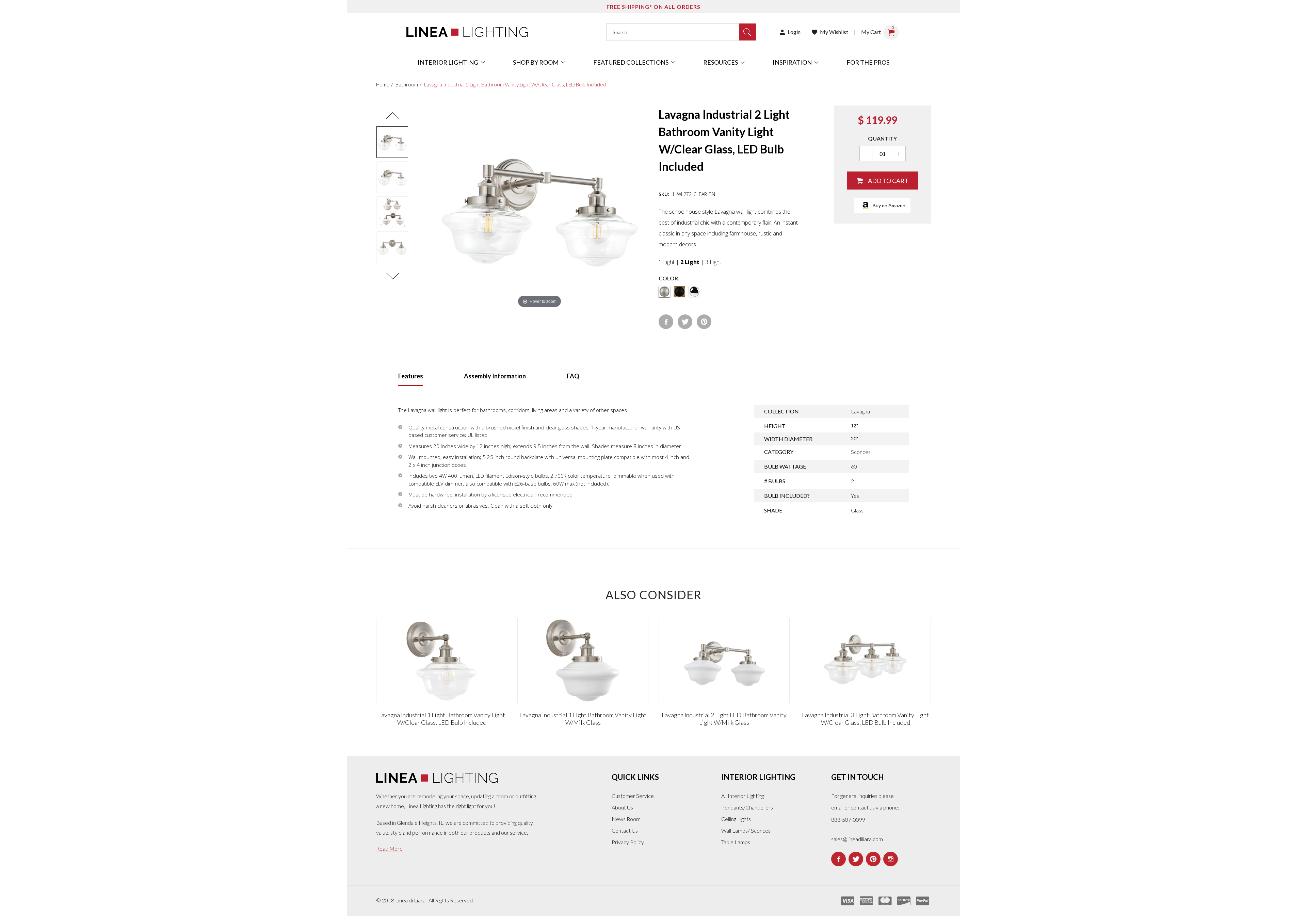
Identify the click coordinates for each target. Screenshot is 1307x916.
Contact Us (625, 830)
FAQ (573, 376)
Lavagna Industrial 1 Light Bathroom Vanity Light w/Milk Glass (582, 718)
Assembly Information (495, 376)
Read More (389, 848)
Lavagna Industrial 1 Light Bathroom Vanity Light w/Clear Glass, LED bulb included (441, 718)
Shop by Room (536, 62)
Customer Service (633, 795)
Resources (721, 62)
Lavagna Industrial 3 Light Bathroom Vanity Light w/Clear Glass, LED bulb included (865, 718)
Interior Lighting (448, 62)
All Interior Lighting (742, 795)
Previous (392, 116)
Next (392, 276)
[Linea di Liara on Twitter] (856, 859)
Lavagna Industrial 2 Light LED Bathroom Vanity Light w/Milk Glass (724, 718)
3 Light (713, 262)
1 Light (667, 262)
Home (382, 84)
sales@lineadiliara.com (857, 839)
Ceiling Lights (736, 819)
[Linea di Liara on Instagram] (890, 859)
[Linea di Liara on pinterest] (873, 859)
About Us (622, 807)
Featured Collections (631, 62)
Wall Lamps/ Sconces (746, 830)
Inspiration (793, 62)
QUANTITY (882, 138)
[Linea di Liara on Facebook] (838, 859)
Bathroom (407, 84)
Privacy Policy (628, 842)
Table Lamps (735, 842)
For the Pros (867, 62)
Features (410, 376)
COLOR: (669, 278)
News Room (626, 819)
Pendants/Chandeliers (747, 807)
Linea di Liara (410, 900)
